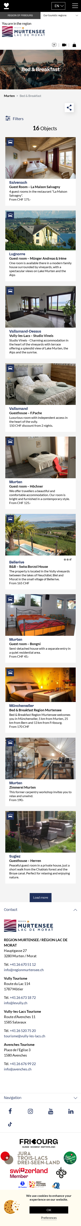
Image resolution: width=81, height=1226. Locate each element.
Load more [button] (40, 897)
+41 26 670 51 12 (23, 964)
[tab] (40, 909)
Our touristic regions (54, 15)
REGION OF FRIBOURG (20, 15)
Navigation (12, 1098)
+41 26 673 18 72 (23, 997)
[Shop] (74, 44)
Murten (9, 96)
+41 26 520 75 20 (23, 1030)
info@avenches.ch (17, 1069)
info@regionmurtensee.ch (24, 970)
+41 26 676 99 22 (23, 1064)
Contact (10, 910)
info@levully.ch (15, 1003)
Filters (18, 118)
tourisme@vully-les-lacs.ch (24, 1036)
